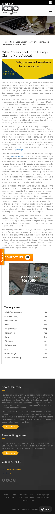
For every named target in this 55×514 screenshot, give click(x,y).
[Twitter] (7, 480)
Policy (8, 473)
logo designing (17, 156)
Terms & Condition (13, 470)
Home (6, 495)
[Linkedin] (11, 480)
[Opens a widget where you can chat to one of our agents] (45, 509)
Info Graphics (10, 497)
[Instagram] (14, 480)
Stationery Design (43, 495)
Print (31, 495)
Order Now (2, 257)
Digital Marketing (43, 497)
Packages (24, 500)
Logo (14, 495)
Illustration (23, 495)
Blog (32, 500)
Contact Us (14, 257)
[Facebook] (3, 480)
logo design (18, 150)
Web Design (29, 497)
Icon (20, 497)
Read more (10, 426)
